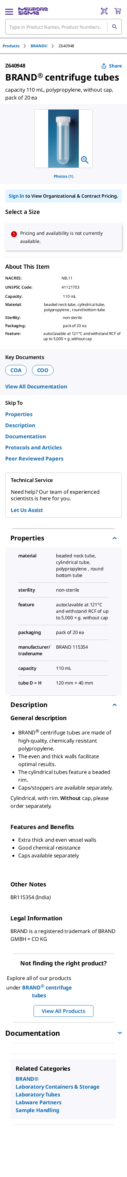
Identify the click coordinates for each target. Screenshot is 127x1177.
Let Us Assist (27, 510)
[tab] (17, 45)
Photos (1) (63, 176)
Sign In (16, 196)
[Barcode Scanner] (104, 11)
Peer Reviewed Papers (34, 458)
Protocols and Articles (33, 447)
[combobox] (63, 27)
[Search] (114, 27)
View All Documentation (36, 386)
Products (11, 46)
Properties (19, 414)
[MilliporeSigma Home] (33, 11)
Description (20, 425)
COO (43, 370)
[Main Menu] (9, 11)
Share (115, 66)
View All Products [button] (63, 1011)
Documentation (25, 436)
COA (15, 370)
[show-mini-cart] (117, 11)
